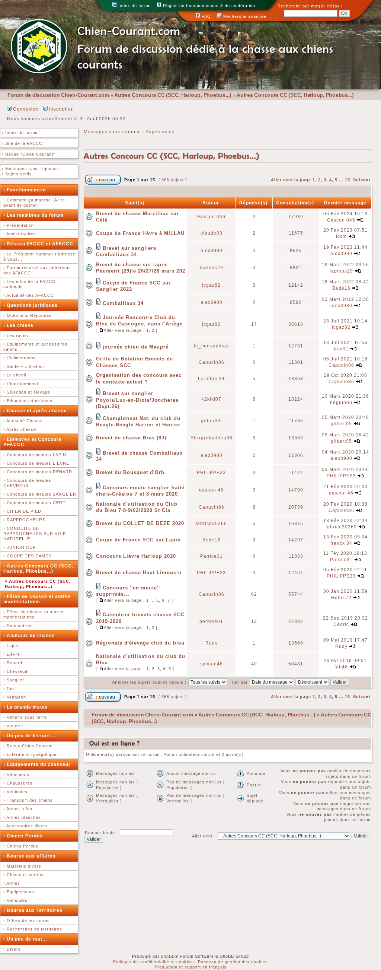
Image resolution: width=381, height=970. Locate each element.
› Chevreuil (15, 671)
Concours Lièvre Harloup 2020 (136, 556)
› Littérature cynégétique (30, 754)
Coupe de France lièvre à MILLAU (140, 233)
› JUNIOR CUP (19, 547)
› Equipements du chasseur (37, 764)
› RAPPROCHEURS (24, 520)
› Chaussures (18, 783)
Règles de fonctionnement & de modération (208, 5)
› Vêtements (16, 774)
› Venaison (14, 697)
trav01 (341, 349)
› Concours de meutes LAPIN (34, 454)
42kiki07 (211, 399)
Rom (341, 236)
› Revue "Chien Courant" (28, 154)
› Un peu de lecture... (29, 735)
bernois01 (211, 621)
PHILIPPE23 (211, 472)
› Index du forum (20, 132)
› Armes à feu (17, 809)
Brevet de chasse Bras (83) (131, 438)
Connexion (25, 109)
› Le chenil (14, 375)
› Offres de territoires (26, 920)
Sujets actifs (160, 131)
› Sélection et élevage (26, 392)
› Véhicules (15, 791)
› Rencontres (17, 625)
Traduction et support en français (190, 967)
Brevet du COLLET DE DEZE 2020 (140, 523)
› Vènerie (13, 725)
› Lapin (10, 645)
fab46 (341, 667)
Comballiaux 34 (123, 303)
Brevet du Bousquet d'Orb (130, 472)
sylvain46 (211, 664)
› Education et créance (27, 400)
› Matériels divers (22, 866)
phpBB (168, 956)
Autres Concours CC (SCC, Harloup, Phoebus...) (172, 95)
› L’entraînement (20, 383)
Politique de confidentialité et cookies (153, 962)
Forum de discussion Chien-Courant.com (58, 95)
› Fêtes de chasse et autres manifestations (37, 599)
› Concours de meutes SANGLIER (39, 494)
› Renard (12, 663)
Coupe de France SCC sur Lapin (138, 540)
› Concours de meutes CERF (34, 502)
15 (347, 180)
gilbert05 (211, 420)
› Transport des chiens (28, 800)
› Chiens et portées (24, 874)
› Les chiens (18, 325)
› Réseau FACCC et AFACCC (38, 244)
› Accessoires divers (25, 826)
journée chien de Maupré (136, 347)
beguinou (341, 402)
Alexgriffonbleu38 (211, 438)
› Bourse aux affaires (29, 856)
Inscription (61, 109)
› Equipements (18, 892)
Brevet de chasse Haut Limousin (139, 572)
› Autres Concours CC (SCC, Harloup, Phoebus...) (38, 568)
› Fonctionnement (24, 190)
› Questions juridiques (30, 305)
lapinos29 (211, 267)
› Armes (11, 883)
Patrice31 (211, 556)
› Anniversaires (19, 234)
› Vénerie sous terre (25, 717)
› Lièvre (11, 654)
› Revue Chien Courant (28, 746)
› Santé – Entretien (23, 366)
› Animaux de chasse (29, 635)
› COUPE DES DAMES (27, 556)
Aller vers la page (292, 180)
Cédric (341, 624)
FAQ (205, 16)
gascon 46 (211, 490)
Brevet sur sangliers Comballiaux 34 (126, 251)
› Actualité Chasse (23, 421)
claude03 (211, 233)
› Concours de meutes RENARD (37, 472)
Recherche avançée (244, 16)
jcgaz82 (211, 285)
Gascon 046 (211, 216)
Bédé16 (341, 288)
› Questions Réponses (27, 315)
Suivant (362, 180)
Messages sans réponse (112, 131)
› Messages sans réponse (30, 168)
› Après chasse (19, 429)
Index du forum (134, 5)
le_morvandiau (211, 346)
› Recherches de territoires (32, 929)
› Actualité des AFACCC (28, 295)
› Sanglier (13, 680)
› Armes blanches (22, 817)
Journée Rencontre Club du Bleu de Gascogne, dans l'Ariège (139, 321)
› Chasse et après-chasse (35, 410)
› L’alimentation (19, 358)
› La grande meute (25, 707)
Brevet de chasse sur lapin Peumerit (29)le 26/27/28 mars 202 (140, 268)
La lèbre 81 (211, 378)
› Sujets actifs (17, 174)
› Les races (15, 335)
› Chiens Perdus (23, 836)
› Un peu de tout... (25, 939)
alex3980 (211, 250)
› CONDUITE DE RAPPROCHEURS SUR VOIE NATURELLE (34, 533)
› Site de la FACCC (22, 143)
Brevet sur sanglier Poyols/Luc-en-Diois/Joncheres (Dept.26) (137, 400)
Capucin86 (211, 362)
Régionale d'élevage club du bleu (140, 643)
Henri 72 (341, 597)
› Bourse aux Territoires (33, 910)
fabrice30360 (211, 523)
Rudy (211, 643)
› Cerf (9, 688)
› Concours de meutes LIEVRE (36, 463)
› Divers (12, 949)
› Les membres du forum (33, 215)
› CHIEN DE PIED (22, 511)
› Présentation (18, 225)
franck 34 (341, 543)
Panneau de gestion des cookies (233, 962)
